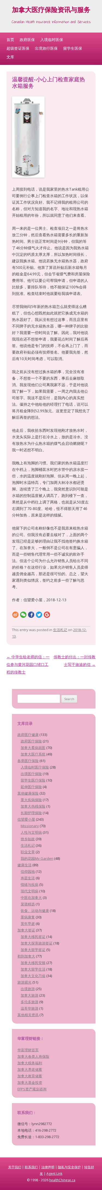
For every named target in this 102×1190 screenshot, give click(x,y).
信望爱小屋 (26, 819)
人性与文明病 (31, 832)
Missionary (30, 825)
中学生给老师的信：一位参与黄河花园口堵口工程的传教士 (28, 664)
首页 (10, 39)
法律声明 (47, 1167)
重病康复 (28, 917)
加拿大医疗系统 (33, 754)
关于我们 (14, 1167)
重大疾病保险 (31, 799)
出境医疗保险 (31, 773)
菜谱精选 (28, 904)
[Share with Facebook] (31, 614)
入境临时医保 (51, 39)
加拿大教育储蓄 (29, 1075)
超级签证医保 (18, 48)
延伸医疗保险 (31, 786)
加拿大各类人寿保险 (33, 1056)
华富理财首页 (28, 1049)
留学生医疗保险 (33, 780)
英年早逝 (28, 923)
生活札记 (60, 629)
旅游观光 (24, 982)
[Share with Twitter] (39, 614)
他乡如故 (28, 838)
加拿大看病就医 (33, 747)
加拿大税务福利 (29, 1062)
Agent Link (54, 1173)
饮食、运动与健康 (35, 910)
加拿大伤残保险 (33, 806)
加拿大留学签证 (33, 949)
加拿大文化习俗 (33, 975)
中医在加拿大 (31, 897)
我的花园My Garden (37, 858)
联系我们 (31, 1167)
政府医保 (27, 39)
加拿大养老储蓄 (29, 1069)
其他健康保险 (28, 793)
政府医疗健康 (28, 734)
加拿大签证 (26, 930)
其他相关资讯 (28, 1014)
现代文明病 (29, 891)
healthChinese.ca (62, 1180)
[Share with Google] (47, 614)
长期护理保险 (31, 812)
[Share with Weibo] (15, 614)
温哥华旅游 (29, 1008)
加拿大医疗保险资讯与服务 (51, 11)
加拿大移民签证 (33, 936)
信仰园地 (28, 871)
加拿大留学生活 (33, 969)
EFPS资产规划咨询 (32, 1089)
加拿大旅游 (29, 995)
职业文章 (28, 851)
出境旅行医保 (46, 48)
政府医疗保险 (31, 741)
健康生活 (24, 864)
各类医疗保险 (28, 760)
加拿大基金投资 (29, 1082)
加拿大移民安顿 (33, 962)
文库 (10, 56)
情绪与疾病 (29, 884)
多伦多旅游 (29, 1001)
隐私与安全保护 (69, 1167)
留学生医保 (72, 48)
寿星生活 (28, 878)
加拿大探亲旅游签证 (36, 943)
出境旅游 (28, 988)
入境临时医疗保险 (35, 767)
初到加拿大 (26, 956)
